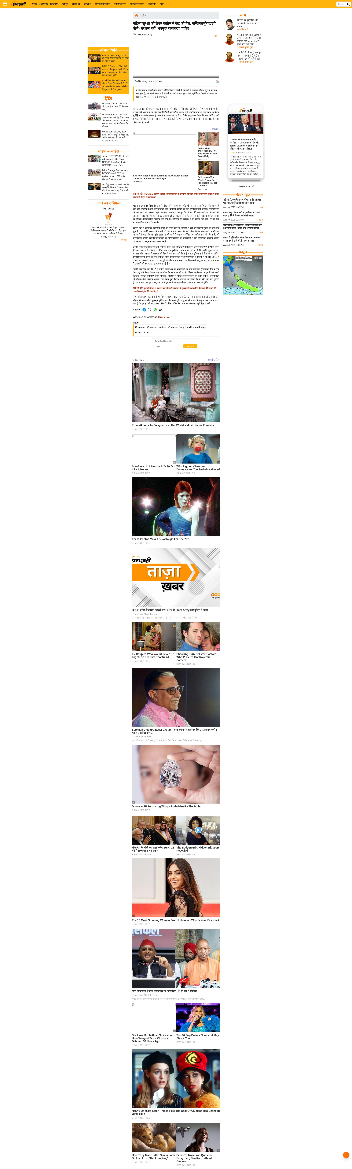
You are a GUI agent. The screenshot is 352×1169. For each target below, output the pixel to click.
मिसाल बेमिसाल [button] (102, 4)
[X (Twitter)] (215, 50)
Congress (140, 327)
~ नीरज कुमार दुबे (245, 47)
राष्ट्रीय (34, 4)
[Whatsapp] (155, 311)
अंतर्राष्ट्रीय (43, 4)
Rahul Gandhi (142, 332)
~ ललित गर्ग (242, 29)
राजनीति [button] (152, 4)
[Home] (136, 15)
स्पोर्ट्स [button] (65, 4)
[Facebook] (215, 44)
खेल (261, 207)
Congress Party (176, 327)
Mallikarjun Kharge (196, 327)
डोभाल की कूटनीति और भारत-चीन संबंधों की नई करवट (247, 23)
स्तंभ (243, 15)
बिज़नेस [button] (54, 4)
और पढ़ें (123, 240)
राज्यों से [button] (76, 4)
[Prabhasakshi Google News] (217, 81)
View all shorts (245, 186)
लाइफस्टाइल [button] (120, 4)
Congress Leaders (156, 327)
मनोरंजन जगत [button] (137, 4)
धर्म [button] (161, 4)
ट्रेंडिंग (108, 99)
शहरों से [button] (87, 4)
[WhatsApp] (215, 56)
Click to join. (164, 317)
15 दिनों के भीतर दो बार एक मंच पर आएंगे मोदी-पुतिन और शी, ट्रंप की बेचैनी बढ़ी (249, 55)
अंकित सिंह (137, 81)
